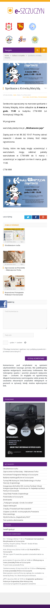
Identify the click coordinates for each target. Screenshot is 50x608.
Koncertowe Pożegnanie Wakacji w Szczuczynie (14, 293)
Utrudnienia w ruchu (12, 245)
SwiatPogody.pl (8, 529)
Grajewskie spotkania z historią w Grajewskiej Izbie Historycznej (23, 580)
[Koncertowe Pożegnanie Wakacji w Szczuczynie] (14, 282)
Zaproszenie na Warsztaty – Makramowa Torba (15, 269)
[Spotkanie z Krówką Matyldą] (25, 74)
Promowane (42, 97)
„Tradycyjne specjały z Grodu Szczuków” (18, 503)
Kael (15, 95)
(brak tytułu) (7, 500)
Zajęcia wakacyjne (10, 506)
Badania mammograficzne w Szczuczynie (18, 477)
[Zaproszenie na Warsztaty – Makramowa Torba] (14, 258)
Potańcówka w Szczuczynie (13, 497)
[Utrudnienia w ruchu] (14, 235)
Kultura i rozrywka (30, 97)
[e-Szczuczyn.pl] (25, 10)
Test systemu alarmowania (13, 520)
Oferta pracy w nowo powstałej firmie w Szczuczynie (23, 561)
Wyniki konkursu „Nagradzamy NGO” (16, 517)
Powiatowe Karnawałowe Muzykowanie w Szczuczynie (23, 540)
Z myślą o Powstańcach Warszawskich (17, 509)
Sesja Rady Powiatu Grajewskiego (15, 494)
